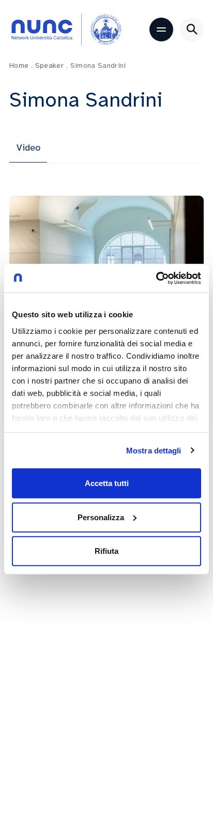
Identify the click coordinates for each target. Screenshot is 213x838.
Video (28, 147)
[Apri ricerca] (192, 29)
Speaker (51, 65)
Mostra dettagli (153, 450)
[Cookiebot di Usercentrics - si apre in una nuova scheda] (156, 278)
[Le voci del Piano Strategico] (106, 250)
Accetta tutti (107, 483)
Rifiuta (106, 551)
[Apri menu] (161, 29)
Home (21, 65)
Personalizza (101, 516)
